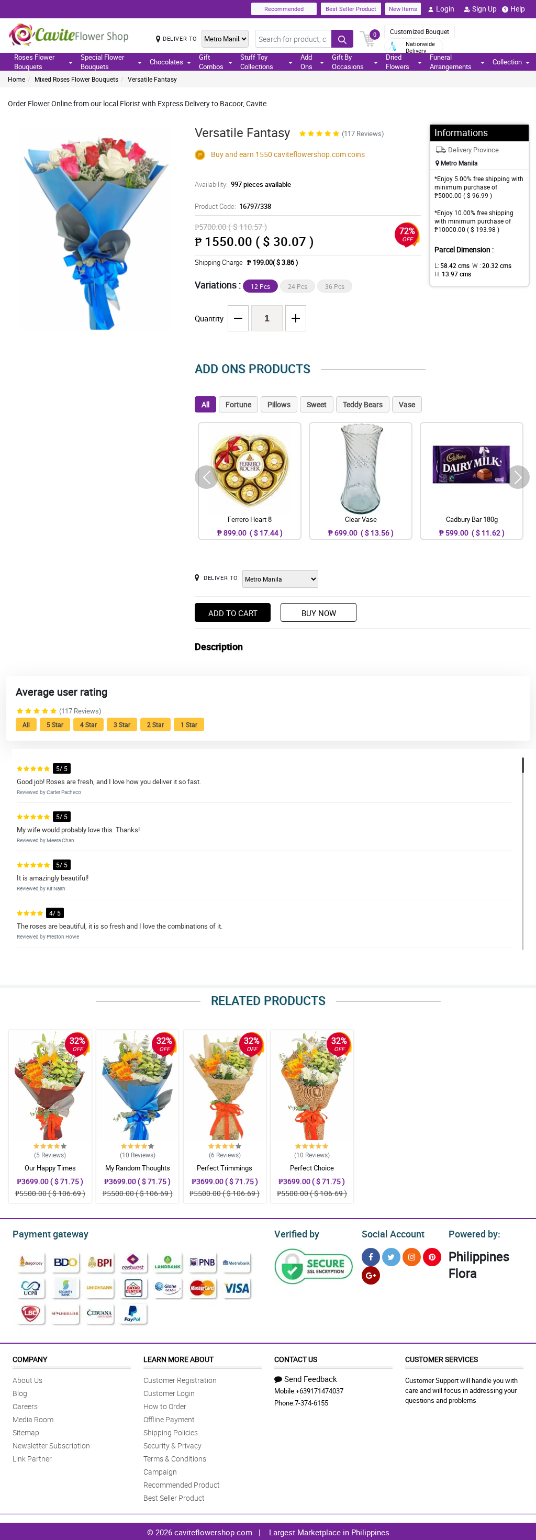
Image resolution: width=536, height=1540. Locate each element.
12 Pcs (260, 286)
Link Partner (32, 1459)
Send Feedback (310, 1379)
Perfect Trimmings (224, 1168)
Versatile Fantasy (152, 79)
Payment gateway (50, 1233)
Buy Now (319, 613)
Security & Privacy (172, 1445)
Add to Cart (233, 613)
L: (452, 265)
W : (491, 265)
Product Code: (233, 206)
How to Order (164, 1406)
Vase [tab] (407, 404)
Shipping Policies (170, 1432)
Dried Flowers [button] (397, 61)
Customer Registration (180, 1380)
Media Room (33, 1419)
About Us (27, 1380)
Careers (25, 1406)
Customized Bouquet (419, 31)
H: (452, 274)
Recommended (284, 9)
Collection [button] (507, 61)
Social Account (393, 1233)
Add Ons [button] (306, 61)
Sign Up (484, 9)
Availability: (243, 184)
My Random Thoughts (137, 1168)
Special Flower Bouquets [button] (102, 61)
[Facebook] (371, 1257)
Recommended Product (181, 1485)
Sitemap (26, 1432)
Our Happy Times (50, 1168)
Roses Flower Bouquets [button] (34, 61)
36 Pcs (334, 286)
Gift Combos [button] (211, 61)
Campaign (160, 1472)
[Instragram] (412, 1257)
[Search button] (342, 39)
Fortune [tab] (238, 404)
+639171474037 (319, 1391)
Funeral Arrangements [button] (451, 61)
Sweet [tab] (317, 404)
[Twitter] (391, 1257)
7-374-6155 (311, 1403)
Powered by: (474, 1233)
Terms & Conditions (174, 1459)
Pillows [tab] (279, 404)
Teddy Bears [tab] (363, 404)
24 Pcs (297, 286)
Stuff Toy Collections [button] (256, 61)
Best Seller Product (351, 9)
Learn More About (178, 1359)
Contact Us (295, 1359)
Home (16, 79)
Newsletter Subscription (51, 1445)
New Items (403, 9)
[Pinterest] (432, 1257)
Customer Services (441, 1359)
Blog (20, 1393)
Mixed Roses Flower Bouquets (76, 79)
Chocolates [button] (166, 61)
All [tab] (205, 404)
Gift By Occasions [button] (348, 61)
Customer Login (169, 1393)
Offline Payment (169, 1419)
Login (445, 9)
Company (30, 1359)
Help (517, 9)
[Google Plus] (371, 1275)
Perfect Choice (312, 1168)
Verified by (296, 1233)
